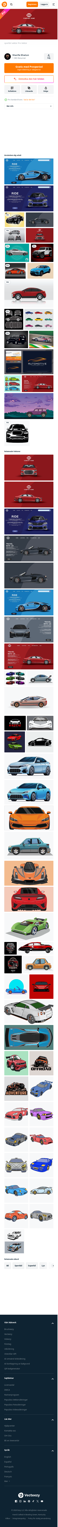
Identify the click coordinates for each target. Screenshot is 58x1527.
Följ (48, 58)
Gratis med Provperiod (29, 68)
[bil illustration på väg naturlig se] (28, 514)
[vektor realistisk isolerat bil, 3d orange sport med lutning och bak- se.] (28, 963)
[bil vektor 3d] (20, 491)
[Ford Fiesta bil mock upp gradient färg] (14, 250)
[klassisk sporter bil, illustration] (22, 1108)
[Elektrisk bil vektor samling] (12, 473)
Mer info (10, 105)
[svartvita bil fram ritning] (17, 541)
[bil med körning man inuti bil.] (17, 801)
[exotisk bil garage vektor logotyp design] (15, 847)
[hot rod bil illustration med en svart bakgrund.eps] (13, 1124)
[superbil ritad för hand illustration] (16, 1343)
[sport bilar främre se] (16, 1190)
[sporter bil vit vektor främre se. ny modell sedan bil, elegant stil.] (17, 862)
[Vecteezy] (4, 4)
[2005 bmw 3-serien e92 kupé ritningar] (13, 368)
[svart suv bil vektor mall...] (16, 411)
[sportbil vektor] (28, 170)
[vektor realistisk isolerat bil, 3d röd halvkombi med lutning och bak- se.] (28, 1045)
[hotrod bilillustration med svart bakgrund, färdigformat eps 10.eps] (10, 1094)
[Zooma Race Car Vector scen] (16, 429)
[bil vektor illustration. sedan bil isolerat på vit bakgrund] (28, 912)
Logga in (44, 4)
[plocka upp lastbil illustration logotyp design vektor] (16, 1292)
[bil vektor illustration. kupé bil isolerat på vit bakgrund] (28, 938)
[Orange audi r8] (39, 301)
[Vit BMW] (17, 283)
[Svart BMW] (14, 218)
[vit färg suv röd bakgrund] (15, 302)
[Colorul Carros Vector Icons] (18, 390)
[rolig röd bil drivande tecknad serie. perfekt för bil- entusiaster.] (16, 1267)
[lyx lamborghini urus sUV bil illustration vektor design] (17, 320)
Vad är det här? (29, 99)
